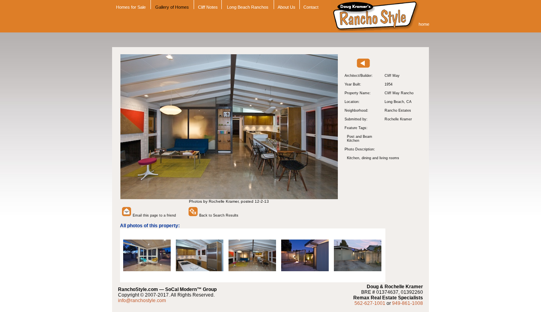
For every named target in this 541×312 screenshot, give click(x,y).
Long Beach (394, 102)
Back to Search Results (218, 215)
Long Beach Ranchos (248, 7)
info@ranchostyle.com (142, 300)
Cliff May (392, 76)
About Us (286, 7)
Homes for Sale (130, 7)
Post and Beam (359, 137)
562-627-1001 (369, 303)
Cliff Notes (208, 7)
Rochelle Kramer (398, 119)
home (424, 24)
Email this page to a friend (153, 215)
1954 (388, 84)
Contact (310, 7)
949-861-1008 (407, 303)
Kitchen (353, 141)
